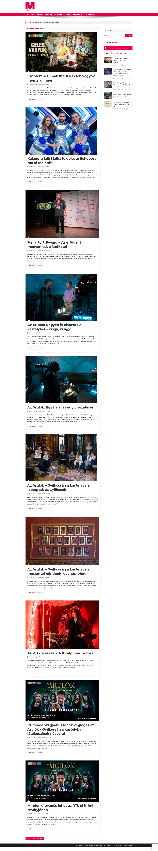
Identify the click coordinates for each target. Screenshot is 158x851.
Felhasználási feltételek (126, 845)
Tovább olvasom (36, 99)
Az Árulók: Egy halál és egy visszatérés (60, 407)
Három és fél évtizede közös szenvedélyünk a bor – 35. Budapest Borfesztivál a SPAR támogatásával (122, 73)
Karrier (39, 14)
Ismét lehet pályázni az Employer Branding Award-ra (122, 104)
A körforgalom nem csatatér (122, 94)
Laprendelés (98, 845)
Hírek (32, 14)
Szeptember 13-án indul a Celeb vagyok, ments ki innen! (121, 60)
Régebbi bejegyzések (35, 838)
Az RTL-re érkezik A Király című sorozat (61, 653)
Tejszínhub (48, 14)
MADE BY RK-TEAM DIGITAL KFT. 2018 (36, 845)
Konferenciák (77, 14)
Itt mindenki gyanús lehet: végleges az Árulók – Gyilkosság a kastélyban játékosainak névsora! (60, 729)
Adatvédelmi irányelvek (110, 845)
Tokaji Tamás (41, 84)
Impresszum (80, 845)
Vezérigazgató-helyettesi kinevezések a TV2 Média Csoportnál (121, 85)
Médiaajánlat (89, 845)
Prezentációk (90, 14)
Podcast (67, 14)
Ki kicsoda (58, 14)
